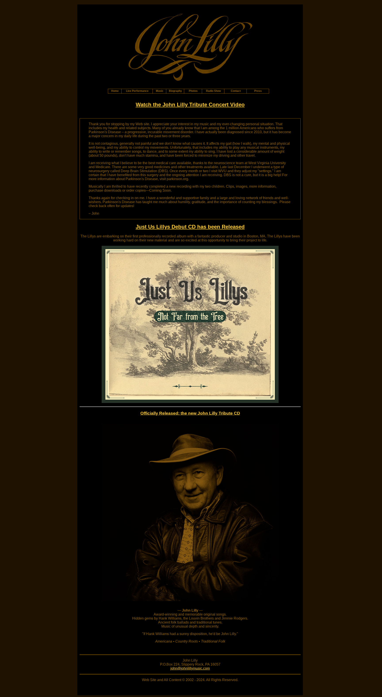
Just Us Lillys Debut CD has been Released (190, 227)
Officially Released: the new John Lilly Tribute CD (190, 413)
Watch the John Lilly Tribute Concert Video (190, 105)
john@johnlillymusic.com (190, 668)
